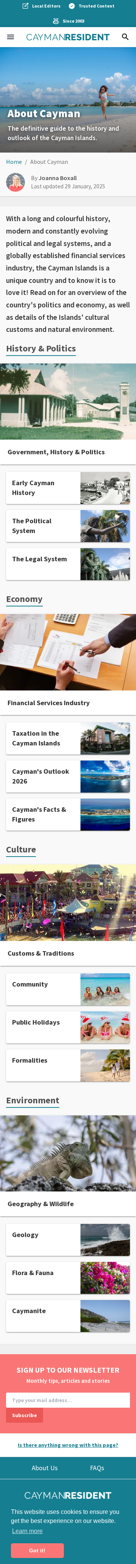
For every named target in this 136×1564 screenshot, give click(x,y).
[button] (10, 36)
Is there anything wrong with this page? (68, 1445)
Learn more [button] (27, 1531)
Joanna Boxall (58, 178)
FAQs (97, 1468)
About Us (45, 1468)
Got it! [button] (37, 1550)
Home (14, 161)
